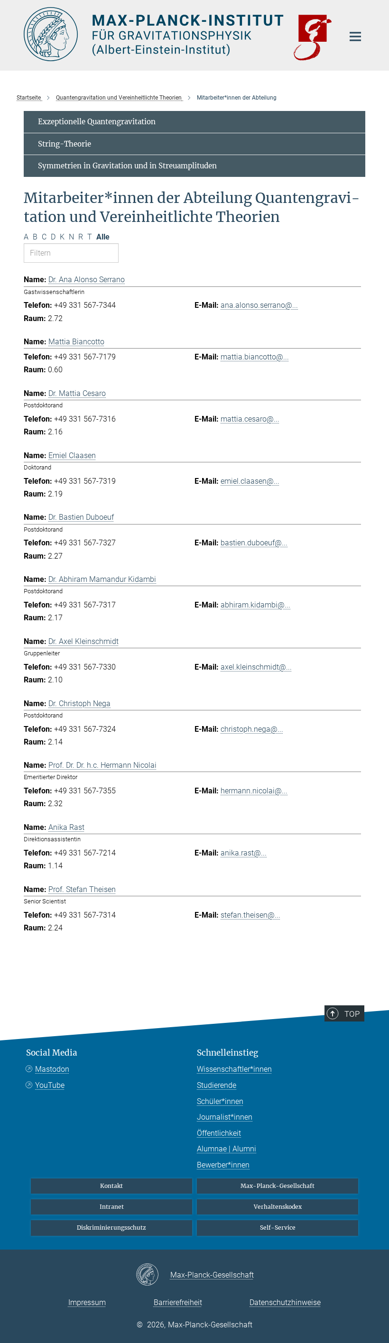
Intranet (112, 1206)
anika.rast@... (244, 852)
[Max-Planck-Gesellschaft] (153, 1275)
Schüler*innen (220, 1101)
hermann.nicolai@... (254, 790)
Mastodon (52, 1069)
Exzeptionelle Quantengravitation (97, 121)
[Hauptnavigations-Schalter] (355, 36)
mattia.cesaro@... (250, 418)
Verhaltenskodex (278, 1206)
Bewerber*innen (223, 1164)
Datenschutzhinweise (285, 1302)
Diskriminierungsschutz (111, 1227)
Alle (103, 236)
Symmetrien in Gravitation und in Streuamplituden (127, 165)
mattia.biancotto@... (255, 356)
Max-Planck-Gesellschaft (278, 1185)
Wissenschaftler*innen (234, 1069)
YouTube (50, 1085)
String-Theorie (64, 143)
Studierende (216, 1085)
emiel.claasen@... (250, 481)
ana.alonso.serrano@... (259, 305)
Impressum (87, 1302)
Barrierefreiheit (178, 1302)
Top (352, 1014)
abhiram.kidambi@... (255, 604)
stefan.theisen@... (250, 915)
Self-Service (278, 1227)
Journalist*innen (224, 1117)
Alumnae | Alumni (226, 1148)
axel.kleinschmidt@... (256, 667)
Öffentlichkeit (219, 1133)
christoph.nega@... (252, 729)
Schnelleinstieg (227, 1053)
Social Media (51, 1053)
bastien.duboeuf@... (254, 542)
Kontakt (111, 1185)
